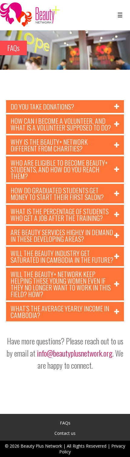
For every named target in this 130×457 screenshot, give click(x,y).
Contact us (65, 433)
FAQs (65, 423)
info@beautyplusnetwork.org (74, 353)
